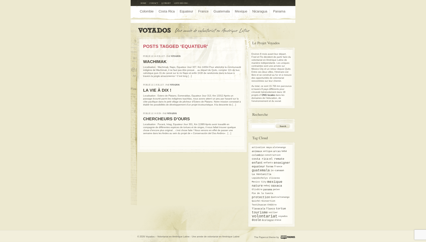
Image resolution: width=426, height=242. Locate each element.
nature (257, 185)
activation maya (262, 147)
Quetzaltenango (280, 197)
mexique (274, 181)
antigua (267, 151)
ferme (269, 166)
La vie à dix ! (157, 90)
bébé (284, 151)
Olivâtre (257, 189)
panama (267, 189)
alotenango (279, 147)
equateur (258, 166)
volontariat (264, 216)
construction (273, 155)
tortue (281, 208)
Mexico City (259, 182)
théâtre (272, 205)
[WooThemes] (287, 237)
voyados (176, 56)
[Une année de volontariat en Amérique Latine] (195, 33)
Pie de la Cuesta (262, 193)
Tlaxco (270, 208)
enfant (257, 162)
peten (276, 189)
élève (278, 220)
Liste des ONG (181, 3)
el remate (276, 159)
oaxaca (276, 185)
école (256, 220)
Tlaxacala (258, 208)
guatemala (261, 170)
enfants (268, 162)
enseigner (282, 162)
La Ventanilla (261, 174)
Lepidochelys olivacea (266, 178)
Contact (153, 3)
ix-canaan (277, 170)
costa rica (260, 159)
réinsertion (268, 201)
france (278, 166)
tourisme (260, 212)
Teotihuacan (259, 205)
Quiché (256, 201)
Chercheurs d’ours (166, 118)
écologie (268, 220)
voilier (273, 212)
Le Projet (166, 3)
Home (143, 3)
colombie (258, 155)
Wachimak (155, 61)
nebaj (267, 185)
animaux (257, 151)
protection (261, 197)
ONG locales (268, 95)
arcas (277, 151)
